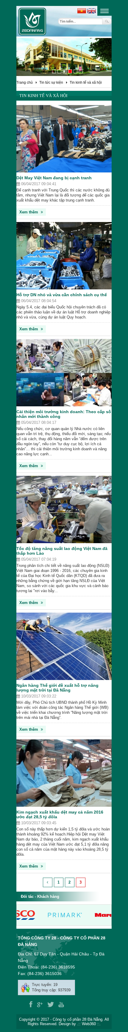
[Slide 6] (81, 71)
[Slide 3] (65, 71)
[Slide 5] (75, 71)
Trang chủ (24, 82)
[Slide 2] (59, 71)
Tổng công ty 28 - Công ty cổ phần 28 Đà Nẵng (61, 941)
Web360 (89, 1024)
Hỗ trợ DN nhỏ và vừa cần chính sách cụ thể (61, 294)
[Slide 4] (70, 71)
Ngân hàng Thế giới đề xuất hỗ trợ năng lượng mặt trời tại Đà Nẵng (57, 687)
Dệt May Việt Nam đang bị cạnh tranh (54, 177)
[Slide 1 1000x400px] (54, 71)
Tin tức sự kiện (51, 82)
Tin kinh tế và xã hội (86, 82)
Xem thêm (29, 212)
